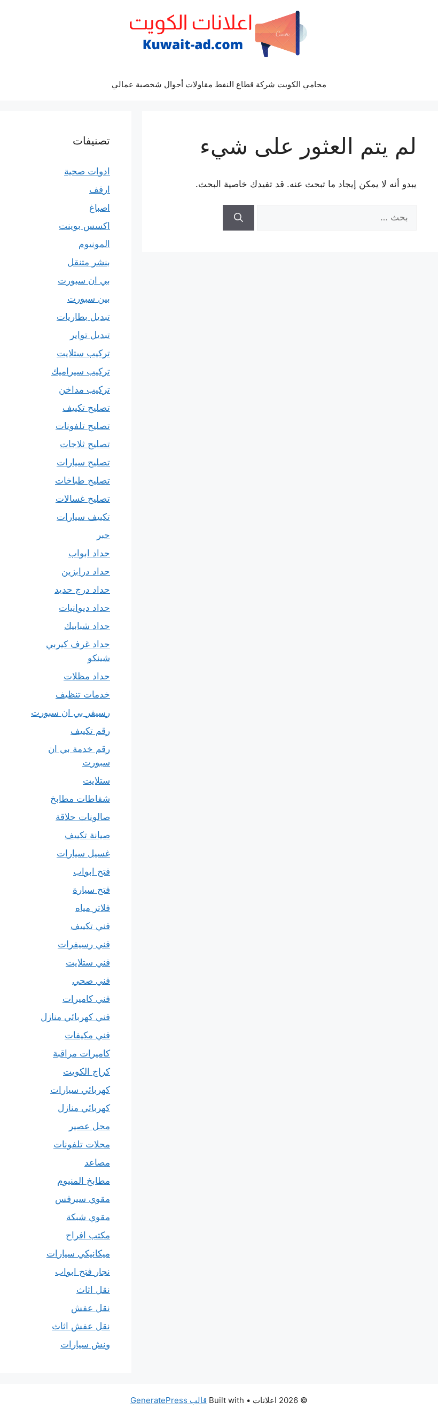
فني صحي (91, 980)
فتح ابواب (91, 871)
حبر (103, 535)
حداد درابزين (85, 571)
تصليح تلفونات (83, 425)
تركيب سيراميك (80, 371)
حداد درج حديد (82, 589)
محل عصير (89, 1126)
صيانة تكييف (87, 835)
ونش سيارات (85, 1344)
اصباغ (99, 207)
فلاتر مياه (92, 907)
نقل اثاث (93, 1289)
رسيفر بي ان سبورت (70, 712)
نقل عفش (90, 1308)
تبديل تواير (90, 335)
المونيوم (94, 244)
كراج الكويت (86, 1071)
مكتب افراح (88, 1235)
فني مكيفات (87, 1035)
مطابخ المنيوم (83, 1180)
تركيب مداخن (84, 389)
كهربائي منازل (84, 1107)
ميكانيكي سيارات (78, 1253)
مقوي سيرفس (82, 1198)
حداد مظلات (87, 676)
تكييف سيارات (83, 516)
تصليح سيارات (83, 462)
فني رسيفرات (84, 944)
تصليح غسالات (83, 498)
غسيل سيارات (83, 853)
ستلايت (96, 780)
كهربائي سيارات (80, 1089)
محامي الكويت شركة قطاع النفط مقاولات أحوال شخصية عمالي (219, 84)
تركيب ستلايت (83, 353)
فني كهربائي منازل (75, 1017)
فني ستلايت (88, 962)
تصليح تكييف (86, 407)
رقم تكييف (90, 730)
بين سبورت (88, 298)
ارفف (99, 189)
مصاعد (97, 1162)
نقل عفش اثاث (81, 1326)
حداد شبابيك (87, 626)
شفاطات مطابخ (80, 798)
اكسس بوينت (84, 225)
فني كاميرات (86, 998)
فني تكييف (90, 926)
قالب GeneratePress (168, 1400)
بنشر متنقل (88, 262)
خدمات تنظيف (83, 694)
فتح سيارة (91, 889)
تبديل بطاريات (83, 316)
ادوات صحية (87, 171)
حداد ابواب (89, 553)
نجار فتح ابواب (82, 1271)
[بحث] (238, 218)
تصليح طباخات (82, 480)
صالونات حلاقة (83, 816)
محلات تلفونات (81, 1144)
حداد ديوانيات (84, 607)
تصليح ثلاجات (85, 444)
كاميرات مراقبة (81, 1053)
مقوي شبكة (88, 1217)
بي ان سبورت (84, 280)
